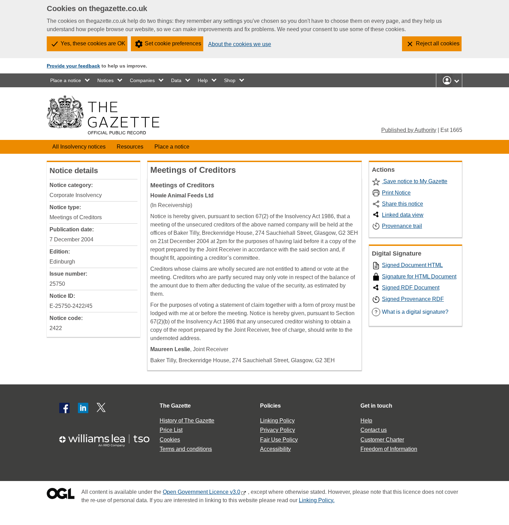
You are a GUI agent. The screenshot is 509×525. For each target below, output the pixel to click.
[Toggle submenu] (87, 80)
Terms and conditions (186, 449)
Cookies (170, 440)
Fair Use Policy (279, 440)
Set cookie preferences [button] (173, 43)
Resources (130, 147)
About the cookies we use (239, 44)
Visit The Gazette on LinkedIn (83, 408)
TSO (108, 438)
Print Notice (396, 193)
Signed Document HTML (412, 265)
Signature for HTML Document (419, 276)
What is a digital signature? (411, 312)
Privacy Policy (277, 430)
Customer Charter (382, 440)
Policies (270, 406)
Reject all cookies (437, 43)
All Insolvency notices (79, 147)
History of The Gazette (187, 421)
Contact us (373, 430)
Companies (142, 80)
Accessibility (275, 449)
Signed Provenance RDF (413, 299)
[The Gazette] (103, 115)
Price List (171, 430)
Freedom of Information (388, 449)
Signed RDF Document (410, 288)
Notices (105, 80)
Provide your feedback (73, 66)
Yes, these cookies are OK (93, 43)
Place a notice (65, 80)
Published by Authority (408, 130)
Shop (229, 80)
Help (203, 80)
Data (176, 80)
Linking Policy (277, 421)
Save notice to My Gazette (414, 181)
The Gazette (175, 406)
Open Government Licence (60, 495)
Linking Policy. (316, 500)
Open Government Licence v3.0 (201, 492)
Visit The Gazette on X (102, 408)
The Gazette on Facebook (64, 408)
